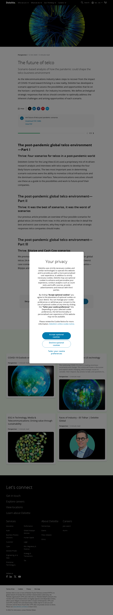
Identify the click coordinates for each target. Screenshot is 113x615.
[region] (56, 307)
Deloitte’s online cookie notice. (62, 324)
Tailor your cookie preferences (56, 352)
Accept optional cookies (56, 335)
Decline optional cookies (56, 344)
